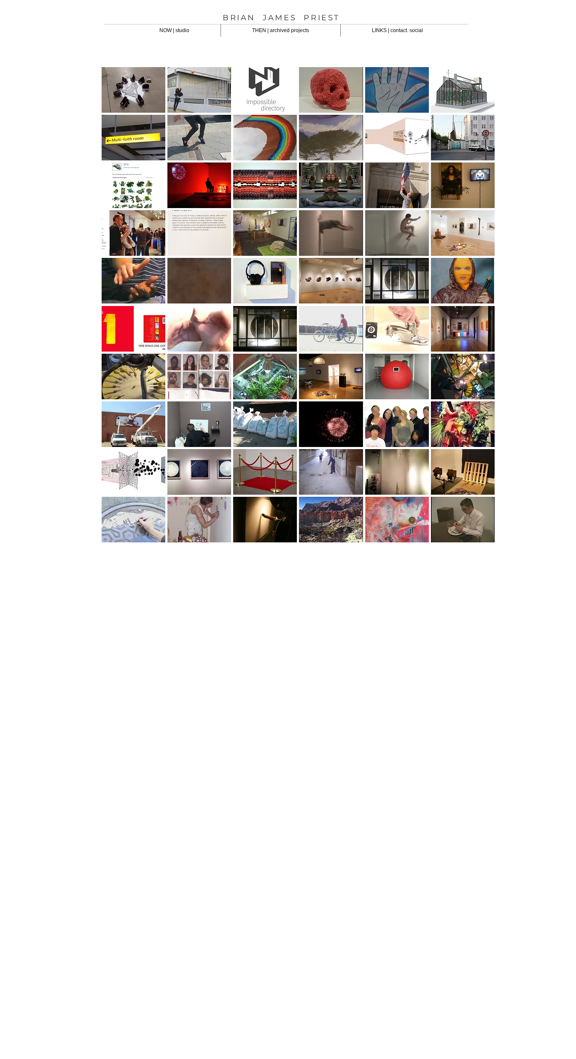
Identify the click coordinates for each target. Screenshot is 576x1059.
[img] (133, 329)
